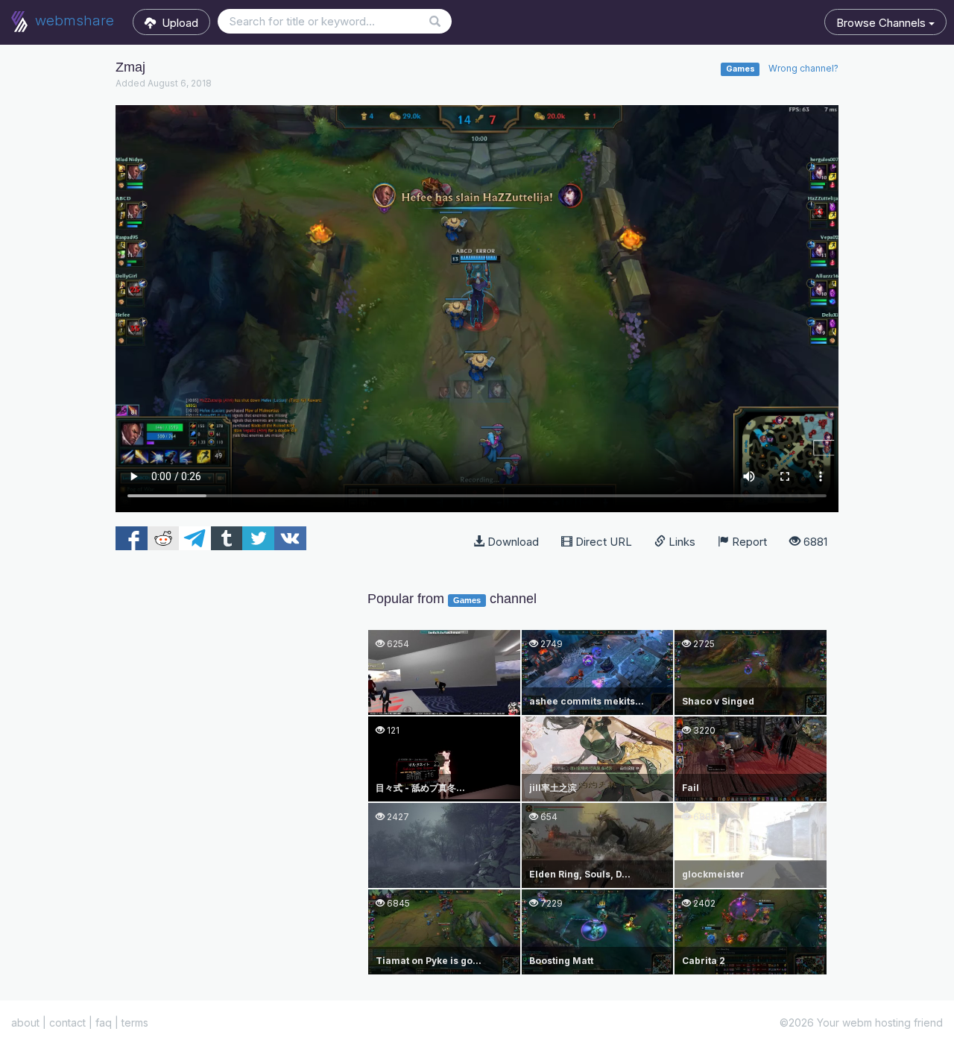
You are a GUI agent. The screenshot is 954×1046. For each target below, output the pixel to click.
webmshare (72, 20)
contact (67, 1022)
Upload (177, 23)
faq (103, 1022)
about (25, 1022)
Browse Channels (882, 23)
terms (134, 1022)
